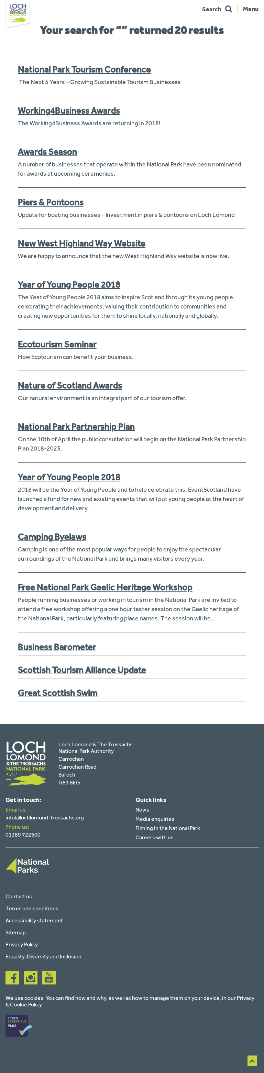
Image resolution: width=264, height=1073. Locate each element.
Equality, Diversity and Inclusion (43, 956)
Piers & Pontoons (51, 202)
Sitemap (16, 932)
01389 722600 (23, 834)
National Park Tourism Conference (84, 69)
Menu (250, 8)
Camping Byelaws (52, 536)
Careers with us (154, 837)
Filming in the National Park (167, 828)
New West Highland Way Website (81, 243)
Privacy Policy (22, 944)
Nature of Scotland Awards (70, 385)
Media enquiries (154, 819)
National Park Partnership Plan (76, 426)
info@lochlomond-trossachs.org (45, 817)
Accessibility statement (34, 920)
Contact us (19, 896)
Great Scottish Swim (58, 692)
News (142, 809)
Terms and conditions (32, 908)
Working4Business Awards (69, 110)
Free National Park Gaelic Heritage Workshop (105, 587)
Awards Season (47, 151)
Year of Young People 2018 (69, 284)
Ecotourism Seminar (57, 344)
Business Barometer (57, 646)
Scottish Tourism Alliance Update (82, 669)
